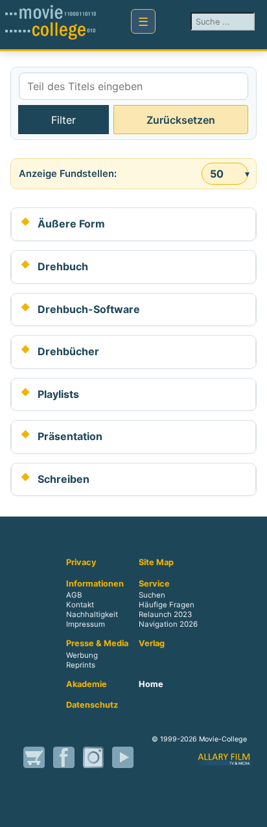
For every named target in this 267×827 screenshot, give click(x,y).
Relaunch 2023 (165, 615)
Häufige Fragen (166, 605)
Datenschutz (92, 705)
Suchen (152, 595)
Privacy (81, 562)
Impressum (85, 624)
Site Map (156, 562)
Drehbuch (63, 266)
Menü (143, 21)
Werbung (82, 655)
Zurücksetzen (180, 119)
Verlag (152, 643)
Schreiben (63, 478)
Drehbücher (68, 351)
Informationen (95, 583)
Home (151, 684)
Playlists (58, 394)
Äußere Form (71, 223)
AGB (74, 595)
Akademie (86, 684)
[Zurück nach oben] (244, 803)
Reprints (80, 665)
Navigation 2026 (168, 624)
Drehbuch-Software (89, 309)
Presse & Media (97, 643)
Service (154, 583)
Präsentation (70, 436)
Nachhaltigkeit (92, 615)
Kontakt (80, 605)
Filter (63, 119)
